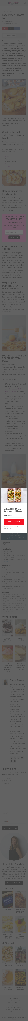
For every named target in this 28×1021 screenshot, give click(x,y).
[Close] (25, 489)
